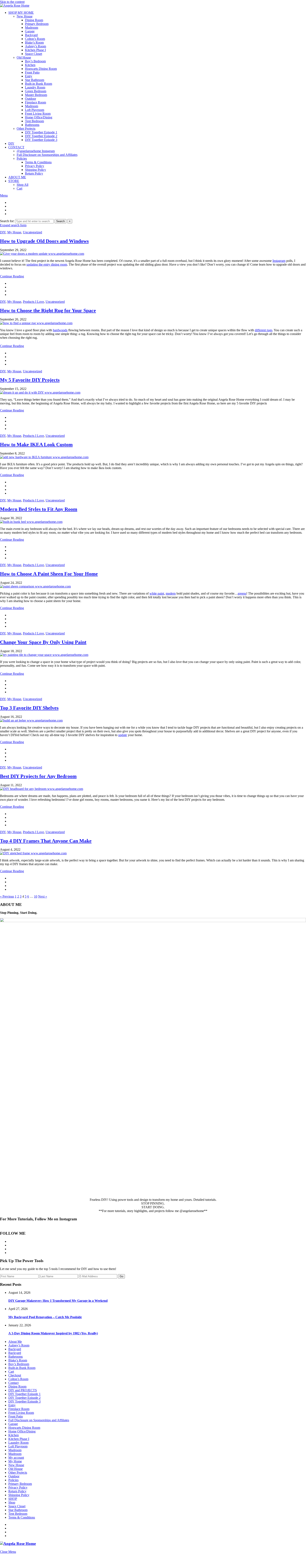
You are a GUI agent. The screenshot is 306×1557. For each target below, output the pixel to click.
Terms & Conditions (38, 162)
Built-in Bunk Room (38, 83)
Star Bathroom (34, 80)
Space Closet (33, 53)
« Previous (7, 896)
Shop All (22, 184)
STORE (13, 181)
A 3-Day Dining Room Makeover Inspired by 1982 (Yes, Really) (53, 1333)
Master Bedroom (36, 95)
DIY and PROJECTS (22, 1390)
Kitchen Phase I (35, 50)
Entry (28, 76)
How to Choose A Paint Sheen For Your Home (49, 573)
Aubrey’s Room (35, 46)
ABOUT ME (17, 177)
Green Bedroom (35, 91)
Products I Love (33, 301)
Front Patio (32, 72)
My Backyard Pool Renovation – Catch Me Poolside (45, 1317)
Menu (4, 195)
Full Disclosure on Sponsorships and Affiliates (47, 154)
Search (60, 221)
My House (14, 232)
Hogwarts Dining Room (41, 68)
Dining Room (34, 20)
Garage (30, 31)
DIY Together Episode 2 (41, 136)
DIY (11, 143)
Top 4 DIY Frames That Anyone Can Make (46, 841)
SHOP (12, 1498)
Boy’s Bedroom (35, 61)
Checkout (14, 1375)
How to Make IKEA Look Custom (36, 444)
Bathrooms (32, 125)
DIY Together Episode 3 (41, 140)
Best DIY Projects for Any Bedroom (38, 776)
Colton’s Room (35, 39)
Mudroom (31, 27)
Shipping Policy (35, 169)
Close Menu (8, 1551)
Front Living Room (38, 113)
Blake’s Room (34, 42)
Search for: (7, 221)
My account (16, 1457)
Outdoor (30, 98)
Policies (22, 158)
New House (24, 16)
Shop (11, 1502)
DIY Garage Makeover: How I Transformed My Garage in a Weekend (58, 1300)
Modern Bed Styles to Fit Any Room (38, 509)
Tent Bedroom (34, 121)
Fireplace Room (35, 102)
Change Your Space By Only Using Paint (43, 642)
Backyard (31, 35)
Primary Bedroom (37, 24)
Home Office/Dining (38, 117)
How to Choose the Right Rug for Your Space (48, 310)
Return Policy (34, 173)
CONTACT (16, 147)
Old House (24, 57)
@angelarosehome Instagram (36, 151)
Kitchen (30, 65)
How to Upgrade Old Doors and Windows (44, 241)
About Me (15, 1341)
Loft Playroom (34, 110)
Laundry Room (35, 87)
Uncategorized (32, 232)
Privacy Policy (34, 166)
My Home (15, 1461)
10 (35, 896)
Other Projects (26, 128)
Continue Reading (12, 276)
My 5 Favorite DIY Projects (30, 380)
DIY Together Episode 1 (41, 132)
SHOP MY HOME (21, 12)
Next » (42, 896)
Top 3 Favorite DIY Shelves (29, 708)
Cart (19, 188)
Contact (13, 1383)
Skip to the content (12, 2)
